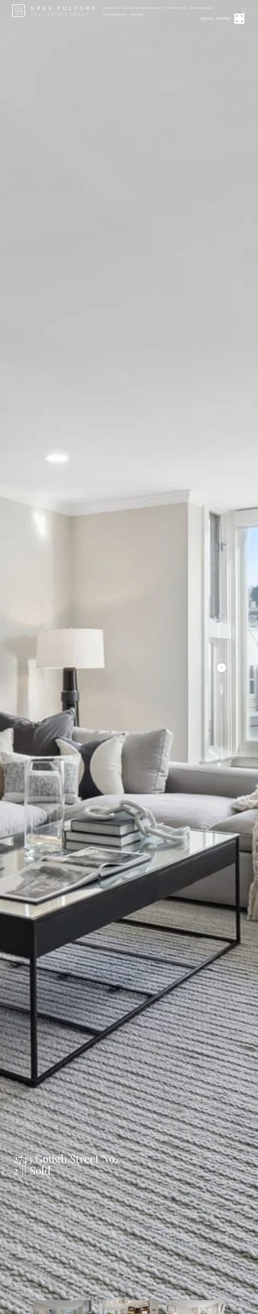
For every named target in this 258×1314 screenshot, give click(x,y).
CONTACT (137, 14)
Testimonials (114, 14)
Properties (176, 8)
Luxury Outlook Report (143, 8)
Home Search (201, 8)
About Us (111, 8)
